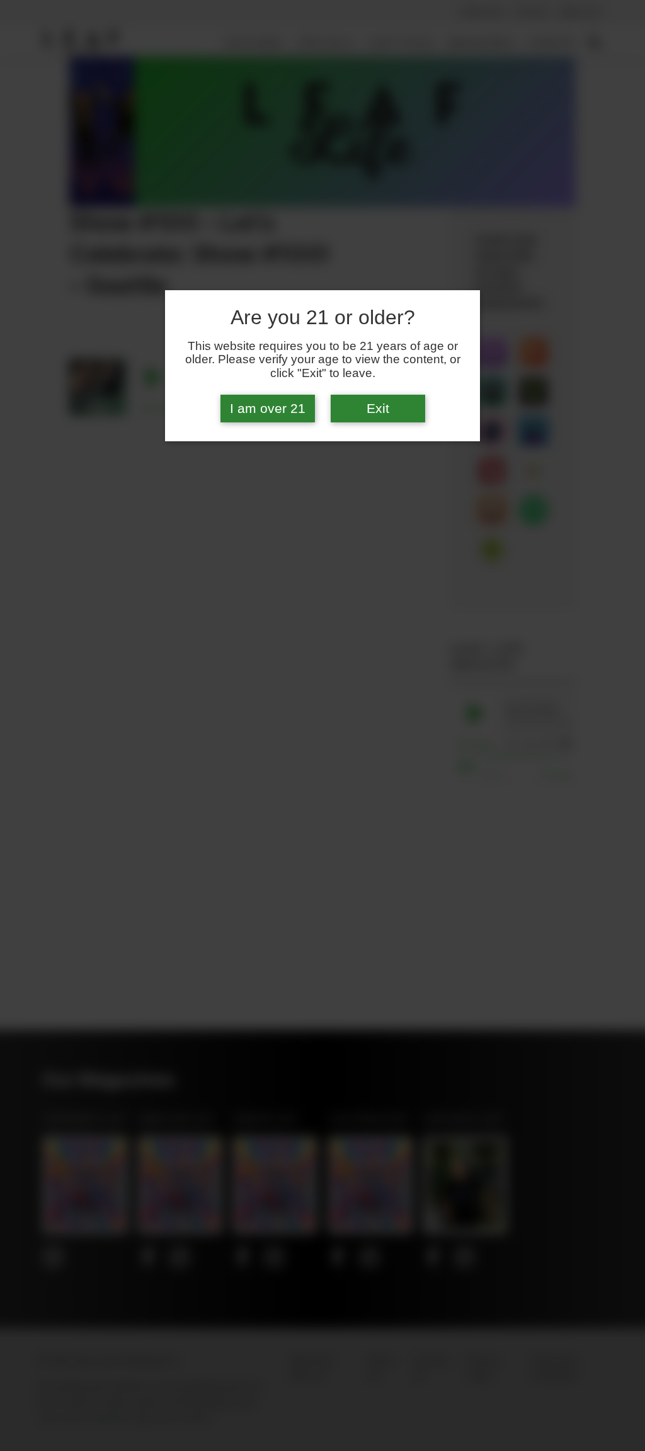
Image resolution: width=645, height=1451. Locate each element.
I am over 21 (267, 408)
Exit (378, 408)
